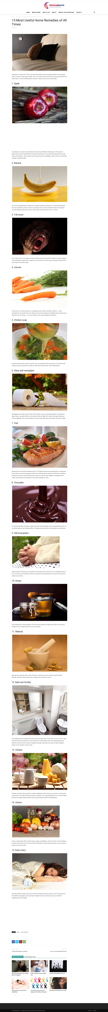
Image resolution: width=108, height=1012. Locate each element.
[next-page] (15, 995)
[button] (94, 12)
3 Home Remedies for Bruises (19, 951)
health (18, 932)
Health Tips (46, 12)
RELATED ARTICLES (18, 957)
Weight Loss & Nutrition (66, 12)
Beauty (54, 12)
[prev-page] (13, 995)
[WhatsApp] (24, 941)
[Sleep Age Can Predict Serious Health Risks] (20, 983)
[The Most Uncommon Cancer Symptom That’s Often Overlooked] (39, 983)
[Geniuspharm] (54, 5)
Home (28, 12)
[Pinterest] (20, 941)
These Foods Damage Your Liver (57, 973)
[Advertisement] (39, 30)
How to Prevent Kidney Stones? (58, 951)
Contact (79, 12)
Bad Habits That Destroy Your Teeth (58, 990)
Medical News (36, 12)
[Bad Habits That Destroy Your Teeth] (58, 983)
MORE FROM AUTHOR (30, 957)
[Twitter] (17, 941)
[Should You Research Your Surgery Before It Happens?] (20, 966)
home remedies (24, 932)
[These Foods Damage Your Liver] (58, 966)
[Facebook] (13, 941)
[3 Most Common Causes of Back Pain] (39, 966)
